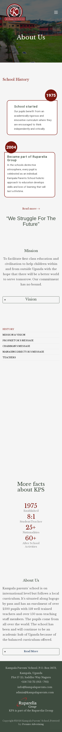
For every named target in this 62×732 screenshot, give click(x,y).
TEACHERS (9, 357)
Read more (29, 208)
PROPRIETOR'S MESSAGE (18, 340)
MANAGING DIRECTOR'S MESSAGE (23, 351)
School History (16, 79)
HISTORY (8, 329)
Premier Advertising (33, 724)
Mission (31, 251)
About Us (31, 580)
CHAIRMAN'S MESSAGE (16, 346)
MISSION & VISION (14, 335)
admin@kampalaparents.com (34, 692)
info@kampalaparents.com (34, 687)
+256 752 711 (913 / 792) (34, 681)
